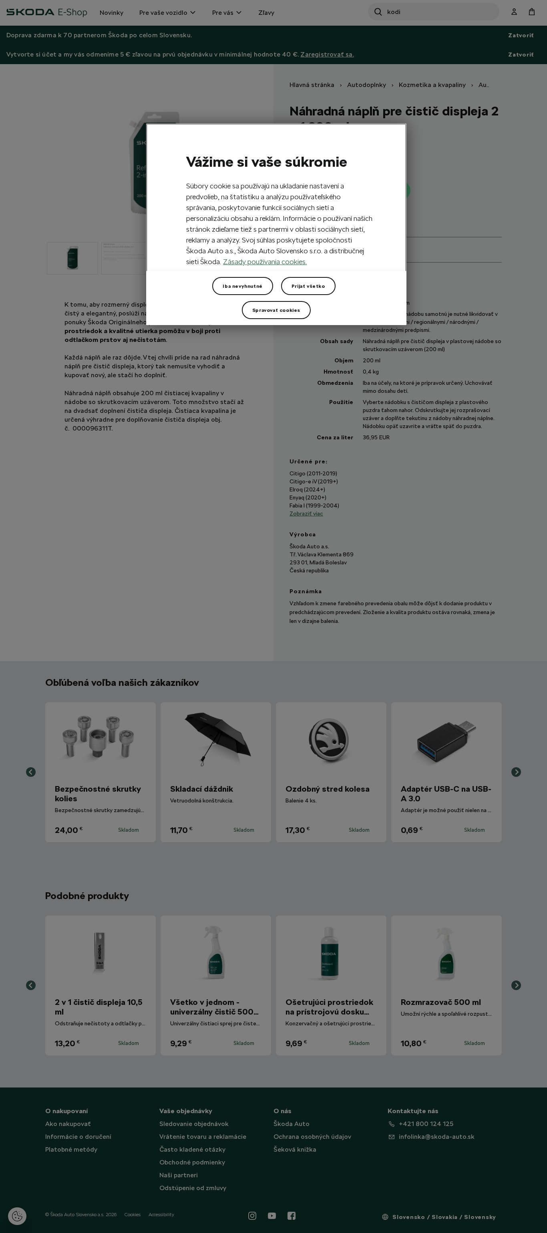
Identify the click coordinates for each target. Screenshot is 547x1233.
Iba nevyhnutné (242, 286)
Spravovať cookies (276, 310)
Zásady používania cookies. (265, 261)
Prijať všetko (308, 286)
